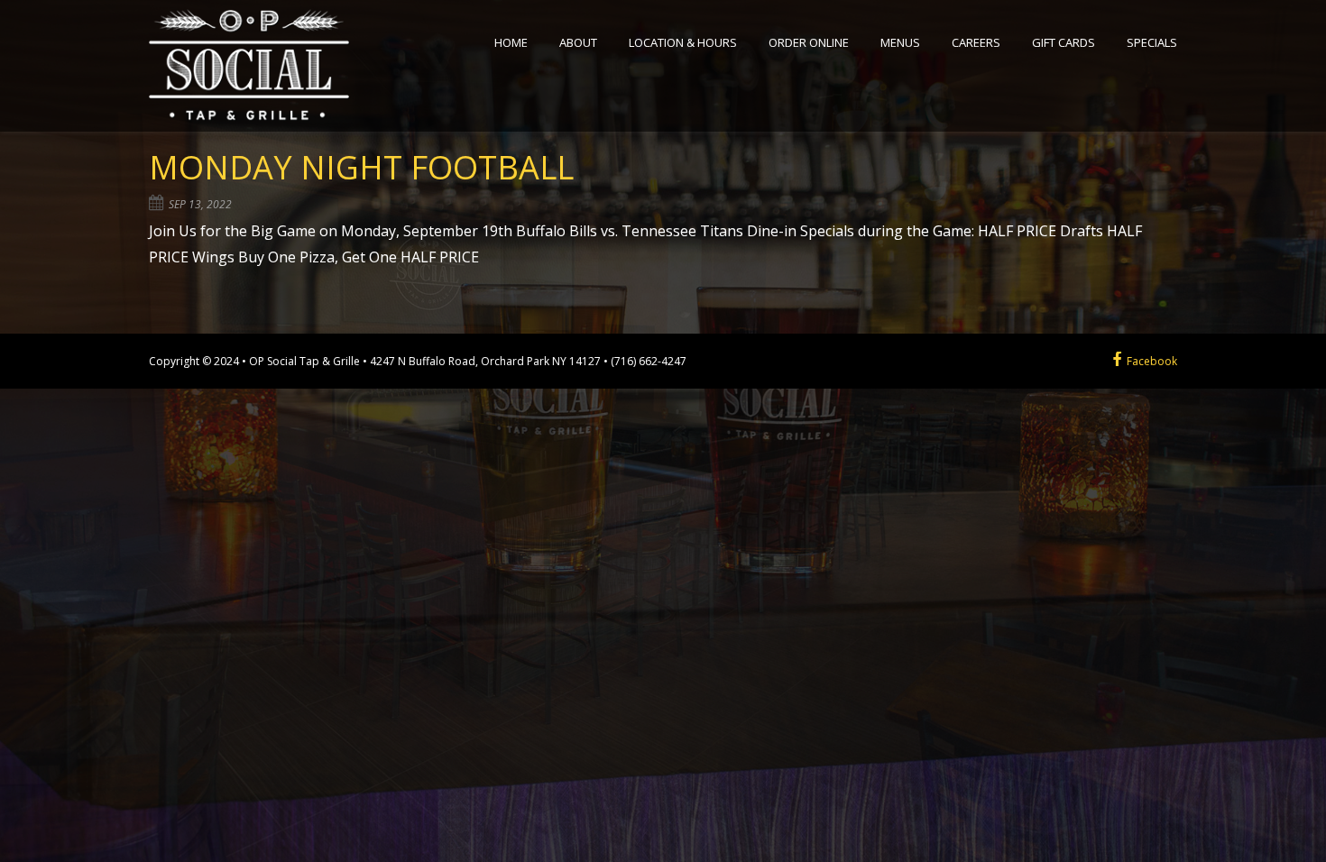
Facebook (1149, 361)
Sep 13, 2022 (200, 204)
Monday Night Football (361, 167)
